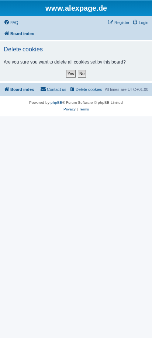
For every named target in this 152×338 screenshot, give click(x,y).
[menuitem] (11, 22)
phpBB (56, 102)
